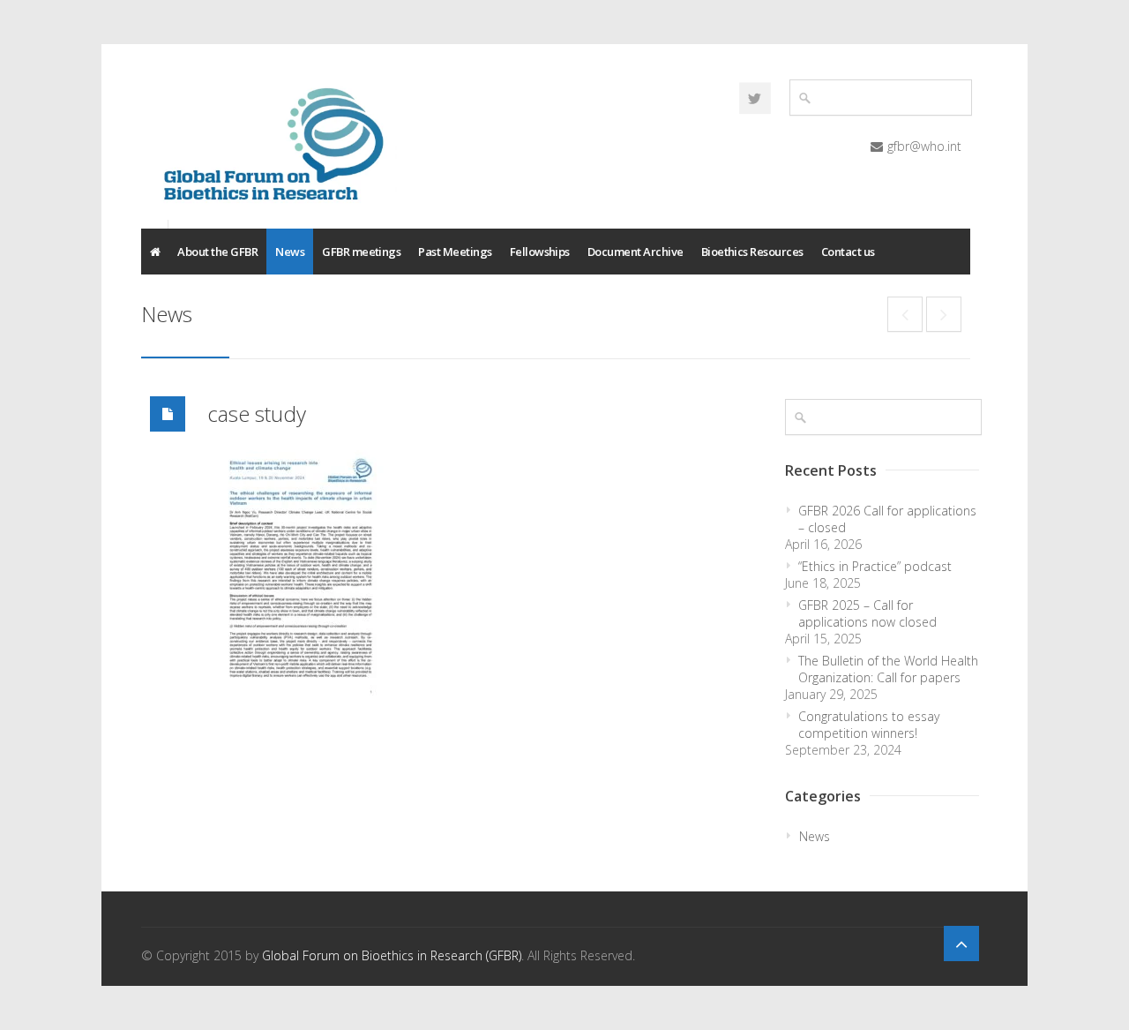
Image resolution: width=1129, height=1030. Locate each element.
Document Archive (635, 251)
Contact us (848, 251)
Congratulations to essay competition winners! (868, 724)
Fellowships (540, 251)
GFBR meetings (361, 251)
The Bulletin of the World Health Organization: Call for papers (888, 669)
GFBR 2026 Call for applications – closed (887, 519)
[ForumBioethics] (755, 98)
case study (256, 413)
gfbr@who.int (924, 146)
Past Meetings (454, 251)
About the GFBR (217, 251)
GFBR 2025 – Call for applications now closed (867, 613)
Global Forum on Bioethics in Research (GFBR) (391, 955)
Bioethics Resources (752, 251)
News (289, 251)
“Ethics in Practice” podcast (875, 566)
